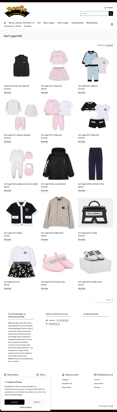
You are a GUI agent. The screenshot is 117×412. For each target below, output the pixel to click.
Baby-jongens (49, 23)
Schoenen (27, 26)
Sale (39, 23)
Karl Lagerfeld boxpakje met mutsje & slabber (21, 184)
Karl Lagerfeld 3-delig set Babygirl (17, 135)
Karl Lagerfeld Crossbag (87, 233)
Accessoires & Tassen (12, 26)
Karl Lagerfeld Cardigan (13, 233)
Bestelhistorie (67, 383)
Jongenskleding (77, 23)
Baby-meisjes (63, 23)
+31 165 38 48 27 (62, 320)
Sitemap (97, 387)
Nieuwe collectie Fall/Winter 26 (21, 23)
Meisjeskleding (91, 23)
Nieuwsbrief (66, 387)
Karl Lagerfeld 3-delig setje (51, 135)
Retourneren (98, 383)
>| (112, 300)
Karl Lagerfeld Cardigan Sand (52, 233)
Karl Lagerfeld (20, 32)
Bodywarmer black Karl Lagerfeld (16, 86)
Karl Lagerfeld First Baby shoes (53, 282)
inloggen (109, 7)
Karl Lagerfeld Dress (12, 282)
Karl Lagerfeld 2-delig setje (51, 86)
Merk (12, 32)
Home (6, 32)
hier (21, 395)
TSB (112, 406)
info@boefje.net (54, 324)
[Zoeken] (111, 13)
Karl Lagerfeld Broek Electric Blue (91, 184)
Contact (97, 380)
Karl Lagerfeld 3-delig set (88, 86)
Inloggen (65, 380)
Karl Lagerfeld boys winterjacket (53, 184)
